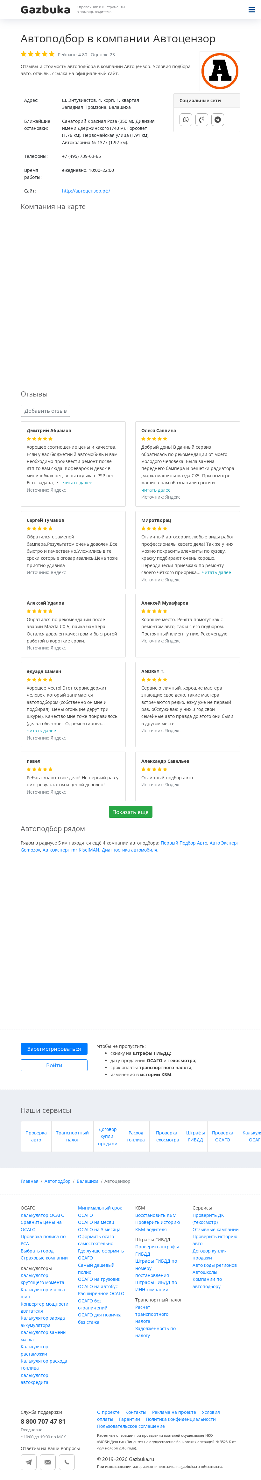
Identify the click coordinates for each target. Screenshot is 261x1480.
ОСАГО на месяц (96, 1222)
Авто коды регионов (215, 1265)
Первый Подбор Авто (184, 843)
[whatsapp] (186, 119)
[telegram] (217, 119)
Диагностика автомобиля (129, 850)
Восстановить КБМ (156, 1215)
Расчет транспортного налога (151, 1314)
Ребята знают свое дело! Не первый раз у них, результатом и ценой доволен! (72, 782)
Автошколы (205, 1272)
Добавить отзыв (46, 410)
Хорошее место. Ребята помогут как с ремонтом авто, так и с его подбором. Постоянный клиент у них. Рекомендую (184, 626)
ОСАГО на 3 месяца (99, 1229)
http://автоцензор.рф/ (86, 191)
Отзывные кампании (216, 1229)
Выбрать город (37, 1251)
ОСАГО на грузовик (99, 1279)
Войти (54, 1065)
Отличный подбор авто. (167, 778)
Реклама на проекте (174, 1412)
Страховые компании (44, 1258)
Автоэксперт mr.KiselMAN (71, 850)
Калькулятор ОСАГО (43, 1215)
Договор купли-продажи (107, 1136)
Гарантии (129, 1419)
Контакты (135, 1412)
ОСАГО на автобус (98, 1286)
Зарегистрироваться (54, 1048)
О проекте (108, 1412)
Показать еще (130, 812)
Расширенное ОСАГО (101, 1293)
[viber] (201, 119)
